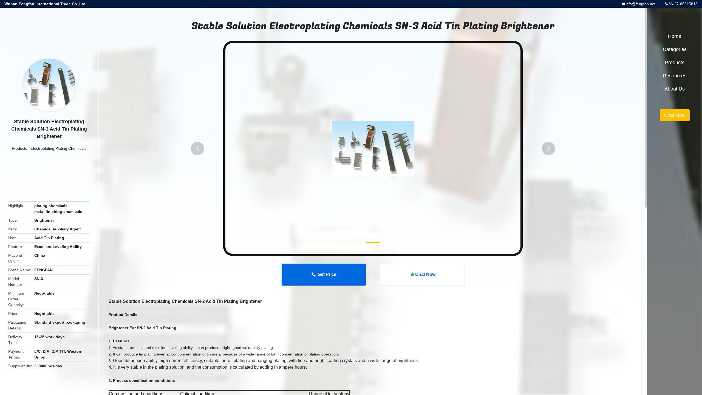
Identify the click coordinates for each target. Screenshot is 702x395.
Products (19, 148)
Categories (675, 49)
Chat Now (425, 274)
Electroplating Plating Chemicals (58, 148)
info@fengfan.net (640, 4)
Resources (674, 75)
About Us (674, 89)
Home (674, 36)
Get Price (327, 274)
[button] (197, 148)
